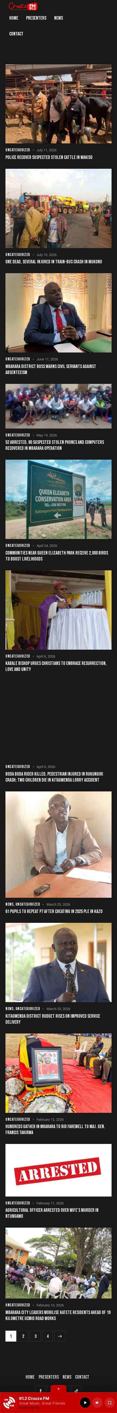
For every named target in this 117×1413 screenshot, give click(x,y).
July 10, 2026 (46, 255)
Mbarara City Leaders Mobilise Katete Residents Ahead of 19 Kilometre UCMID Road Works (57, 1315)
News (9, 904)
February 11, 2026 (50, 1203)
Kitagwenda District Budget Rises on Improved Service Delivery (52, 1019)
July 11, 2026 (46, 150)
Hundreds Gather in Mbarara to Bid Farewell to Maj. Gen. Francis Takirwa (55, 1129)
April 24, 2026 (46, 546)
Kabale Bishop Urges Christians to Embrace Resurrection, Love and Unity (56, 666)
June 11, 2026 (47, 359)
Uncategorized (17, 150)
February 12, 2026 (50, 1119)
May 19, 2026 (46, 435)
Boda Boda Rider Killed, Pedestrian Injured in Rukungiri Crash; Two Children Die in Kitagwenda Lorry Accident (54, 777)
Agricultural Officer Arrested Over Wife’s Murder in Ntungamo (51, 1213)
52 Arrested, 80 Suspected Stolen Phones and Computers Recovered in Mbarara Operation (54, 445)
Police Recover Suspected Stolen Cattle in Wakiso (49, 157)
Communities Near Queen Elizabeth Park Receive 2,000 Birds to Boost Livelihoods (56, 556)
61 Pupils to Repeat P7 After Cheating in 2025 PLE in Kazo (54, 911)
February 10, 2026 (50, 1305)
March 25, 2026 (58, 904)
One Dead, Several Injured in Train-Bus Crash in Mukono (53, 262)
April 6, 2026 (45, 656)
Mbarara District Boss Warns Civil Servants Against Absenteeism (50, 369)
